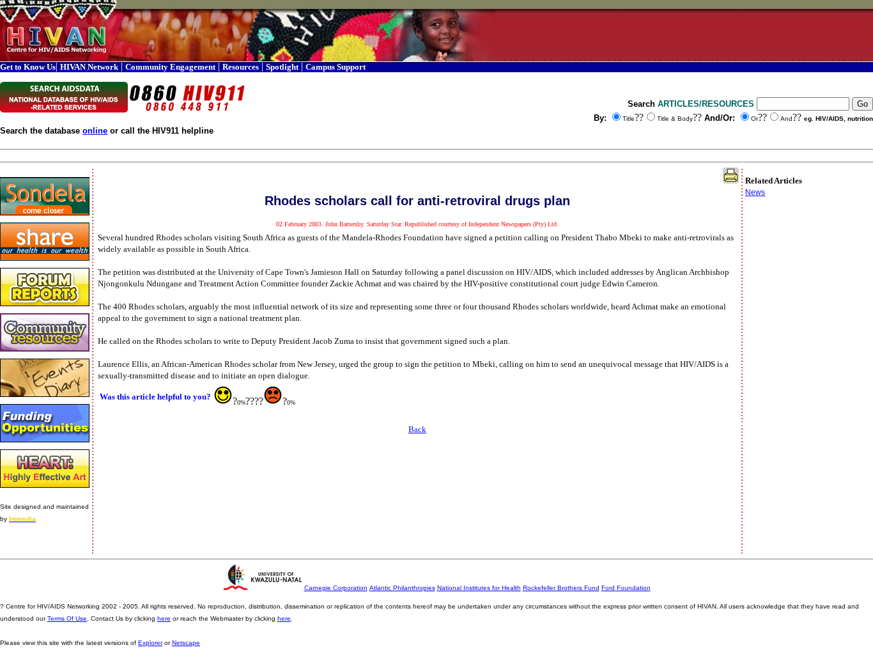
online (94, 131)
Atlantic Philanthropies (402, 587)
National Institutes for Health (479, 587)
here (164, 618)
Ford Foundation (626, 587)
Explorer (150, 642)
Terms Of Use (67, 618)
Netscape (186, 642)
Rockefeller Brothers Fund (561, 587)
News (755, 192)
